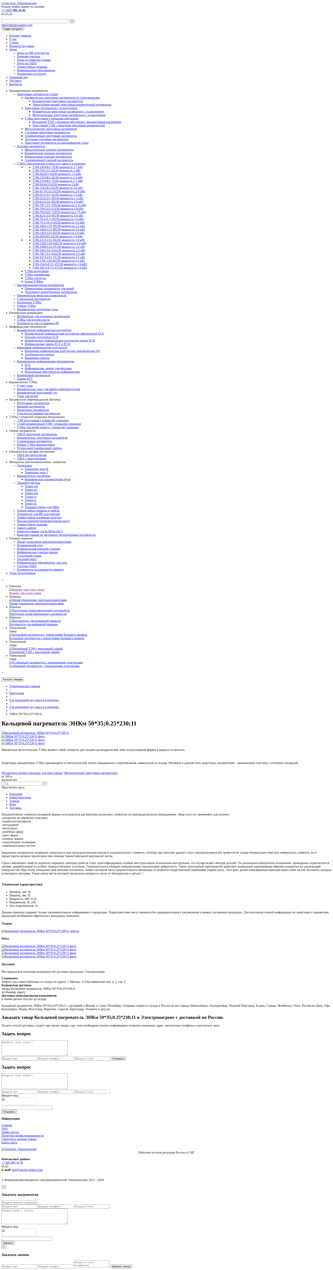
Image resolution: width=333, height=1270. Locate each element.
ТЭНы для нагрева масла (33, 319)
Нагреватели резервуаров (26, 312)
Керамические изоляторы (33, 476)
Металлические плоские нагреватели (49, 149)
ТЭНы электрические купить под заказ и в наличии (51, 163)
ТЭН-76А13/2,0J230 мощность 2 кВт (56, 170)
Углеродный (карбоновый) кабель (39, 448)
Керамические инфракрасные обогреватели (45, 361)
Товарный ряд (18, 77)
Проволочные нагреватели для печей (49, 288)
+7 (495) (14, 10)
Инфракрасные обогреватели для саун (42, 562)
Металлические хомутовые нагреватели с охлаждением (68, 115)
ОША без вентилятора (32, 455)
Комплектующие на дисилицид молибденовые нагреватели (56, 534)
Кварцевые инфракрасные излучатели (42, 347)
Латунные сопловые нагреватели (46, 139)
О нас (13, 39)
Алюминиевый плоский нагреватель (49, 160)
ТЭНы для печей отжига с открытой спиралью (48, 427)
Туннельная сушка (29, 555)
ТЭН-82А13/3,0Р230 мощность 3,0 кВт (57, 215)
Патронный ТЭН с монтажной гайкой (34, 652)
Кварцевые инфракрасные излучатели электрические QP (62, 351)
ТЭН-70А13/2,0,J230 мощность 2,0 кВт (58, 208)
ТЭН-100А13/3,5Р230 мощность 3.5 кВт (58, 226)
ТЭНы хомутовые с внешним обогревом (51, 118)
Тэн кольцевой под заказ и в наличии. (34, 700)
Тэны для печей (27, 396)
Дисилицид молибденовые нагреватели (51, 292)
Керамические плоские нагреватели (48, 153)
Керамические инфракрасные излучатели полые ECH (60, 340)
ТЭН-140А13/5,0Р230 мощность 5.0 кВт (58, 229)
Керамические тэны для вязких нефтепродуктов (48, 389)
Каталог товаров (20, 35)
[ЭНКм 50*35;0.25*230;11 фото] (23, 736)
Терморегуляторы (28, 56)
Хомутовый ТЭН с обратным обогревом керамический (68, 125)
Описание (16, 794)
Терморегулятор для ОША (42, 507)
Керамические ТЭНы (23, 382)
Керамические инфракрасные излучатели (44, 330)
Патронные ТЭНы (29, 302)
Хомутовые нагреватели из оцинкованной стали (56, 142)
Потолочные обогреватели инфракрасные (52, 371)
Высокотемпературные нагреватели (40, 285)
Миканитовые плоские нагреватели (48, 156)
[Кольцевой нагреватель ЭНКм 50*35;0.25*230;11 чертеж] (40, 931)
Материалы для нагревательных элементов (37, 462)
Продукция (16, 693)
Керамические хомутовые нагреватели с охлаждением (68, 111)
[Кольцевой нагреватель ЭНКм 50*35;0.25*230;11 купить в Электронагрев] (35, 732)
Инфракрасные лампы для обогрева (48, 368)
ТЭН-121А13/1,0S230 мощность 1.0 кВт (58, 240)
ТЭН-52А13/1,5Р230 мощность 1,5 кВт (57, 198)
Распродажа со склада (31, 73)
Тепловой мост (27, 559)
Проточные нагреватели (33, 410)
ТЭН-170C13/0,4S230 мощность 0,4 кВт (58, 260)
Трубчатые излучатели (39, 354)
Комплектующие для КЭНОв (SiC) (40, 531)
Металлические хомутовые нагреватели (51, 129)
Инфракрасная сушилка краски (37, 552)
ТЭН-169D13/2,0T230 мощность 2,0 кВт (58, 246)
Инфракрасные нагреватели (27, 326)
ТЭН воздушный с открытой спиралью (43, 420)
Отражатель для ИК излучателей (38, 514)
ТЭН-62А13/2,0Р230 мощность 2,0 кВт (57, 201)
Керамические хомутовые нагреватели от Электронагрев (62, 97)
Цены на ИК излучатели (33, 53)
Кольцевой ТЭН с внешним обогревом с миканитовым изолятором (76, 122)
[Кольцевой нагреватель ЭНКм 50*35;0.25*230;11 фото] (39, 946)
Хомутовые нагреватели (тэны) (37, 94)
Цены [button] (13, 49)
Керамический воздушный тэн (37, 392)
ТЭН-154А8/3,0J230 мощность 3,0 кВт (57, 187)
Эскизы (14, 801)
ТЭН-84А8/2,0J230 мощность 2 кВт (55, 184)
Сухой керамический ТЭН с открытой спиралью (49, 423)
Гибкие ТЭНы (26, 305)
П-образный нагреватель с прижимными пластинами (44, 666)
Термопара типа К (37, 469)
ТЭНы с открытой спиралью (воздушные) (37, 417)
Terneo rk (30, 503)
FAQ (5, 1128)
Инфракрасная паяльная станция (38, 548)
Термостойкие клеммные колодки (39, 517)
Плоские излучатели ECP (41, 337)
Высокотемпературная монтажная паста (43, 521)
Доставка (15, 80)
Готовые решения (20, 538)
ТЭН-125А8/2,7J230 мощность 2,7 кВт (57, 181)
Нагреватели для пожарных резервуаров (43, 316)
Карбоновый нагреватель (33, 375)
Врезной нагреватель (31, 406)
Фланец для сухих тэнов (25, 593)
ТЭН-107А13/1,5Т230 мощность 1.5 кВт (58, 257)
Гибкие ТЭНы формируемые (36, 444)
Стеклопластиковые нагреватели (38, 413)
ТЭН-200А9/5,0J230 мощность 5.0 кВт (57, 236)
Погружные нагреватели (33, 403)
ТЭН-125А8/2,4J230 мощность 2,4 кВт (57, 177)
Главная (7, 1125)
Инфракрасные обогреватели (36, 70)
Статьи (13, 42)
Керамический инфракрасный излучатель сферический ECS (64, 333)
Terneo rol (31, 489)
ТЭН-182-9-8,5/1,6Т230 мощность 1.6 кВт (59, 267)
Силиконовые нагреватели (34, 441)
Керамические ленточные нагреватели (42, 437)
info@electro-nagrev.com (17, 25)
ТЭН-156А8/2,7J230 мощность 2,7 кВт (57, 167)
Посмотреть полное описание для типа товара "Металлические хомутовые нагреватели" (60, 773)
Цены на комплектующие (34, 59)
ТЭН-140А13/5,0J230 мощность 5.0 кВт (58, 233)
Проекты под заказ (21, 46)
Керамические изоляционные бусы (48, 479)
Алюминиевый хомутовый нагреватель (51, 135)
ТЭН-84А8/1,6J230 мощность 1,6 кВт (56, 174)
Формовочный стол (30, 545)
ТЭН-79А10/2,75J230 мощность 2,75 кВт (59, 212)
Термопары (24, 465)
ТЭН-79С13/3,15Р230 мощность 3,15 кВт (59, 205)
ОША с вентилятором (31, 458)
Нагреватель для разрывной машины (33, 624)
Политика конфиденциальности (23, 1135)
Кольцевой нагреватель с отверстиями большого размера (46, 638)
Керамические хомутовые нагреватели (57, 101)
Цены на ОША (27, 63)
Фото (12, 804)
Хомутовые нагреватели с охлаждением (51, 108)
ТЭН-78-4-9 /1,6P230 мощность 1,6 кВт (58, 219)
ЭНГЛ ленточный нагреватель (37, 434)
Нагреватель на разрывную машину (40, 569)
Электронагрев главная (24, 686)
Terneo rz (30, 500)
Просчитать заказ (13, 787)
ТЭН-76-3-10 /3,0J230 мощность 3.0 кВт (58, 222)
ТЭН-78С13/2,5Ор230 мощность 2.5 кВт (58, 253)
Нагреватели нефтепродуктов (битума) (35, 399)
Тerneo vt (30, 496)
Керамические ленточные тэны (37, 309)
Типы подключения (22, 573)
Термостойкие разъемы (32, 66)
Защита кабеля (26, 528)
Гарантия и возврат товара (19, 1139)
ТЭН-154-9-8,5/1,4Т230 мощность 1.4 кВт (59, 264)
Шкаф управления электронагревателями (44, 541)
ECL (28, 364)
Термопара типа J (36, 472)
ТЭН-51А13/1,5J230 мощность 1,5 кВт (57, 194)
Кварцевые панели (37, 358)
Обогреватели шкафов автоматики (32, 451)
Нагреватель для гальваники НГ (38, 323)
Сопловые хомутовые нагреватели (47, 132)
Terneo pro (31, 486)
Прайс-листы (10, 1132)
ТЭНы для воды (35, 278)
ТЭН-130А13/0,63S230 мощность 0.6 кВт (59, 243)
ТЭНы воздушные (37, 271)
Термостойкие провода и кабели (38, 510)
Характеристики (20, 797)
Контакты (15, 84)
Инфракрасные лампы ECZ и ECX (47, 344)
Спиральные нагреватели (33, 299)
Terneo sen (31, 493)
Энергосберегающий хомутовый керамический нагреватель (71, 104)
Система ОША (27, 566)
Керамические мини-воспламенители (41, 295)
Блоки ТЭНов (34, 281)
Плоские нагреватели (31, 146)
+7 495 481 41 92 (12, 1162)
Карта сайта (9, 1142)
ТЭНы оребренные (37, 274)
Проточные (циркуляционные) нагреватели (38, 614)
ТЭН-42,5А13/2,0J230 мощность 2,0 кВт (58, 191)
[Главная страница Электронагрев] (19, 3)
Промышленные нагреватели (28, 90)
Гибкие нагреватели (22, 430)
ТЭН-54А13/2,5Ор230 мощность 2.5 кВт (59, 250)
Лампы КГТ (25, 378)
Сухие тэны (25, 385)
